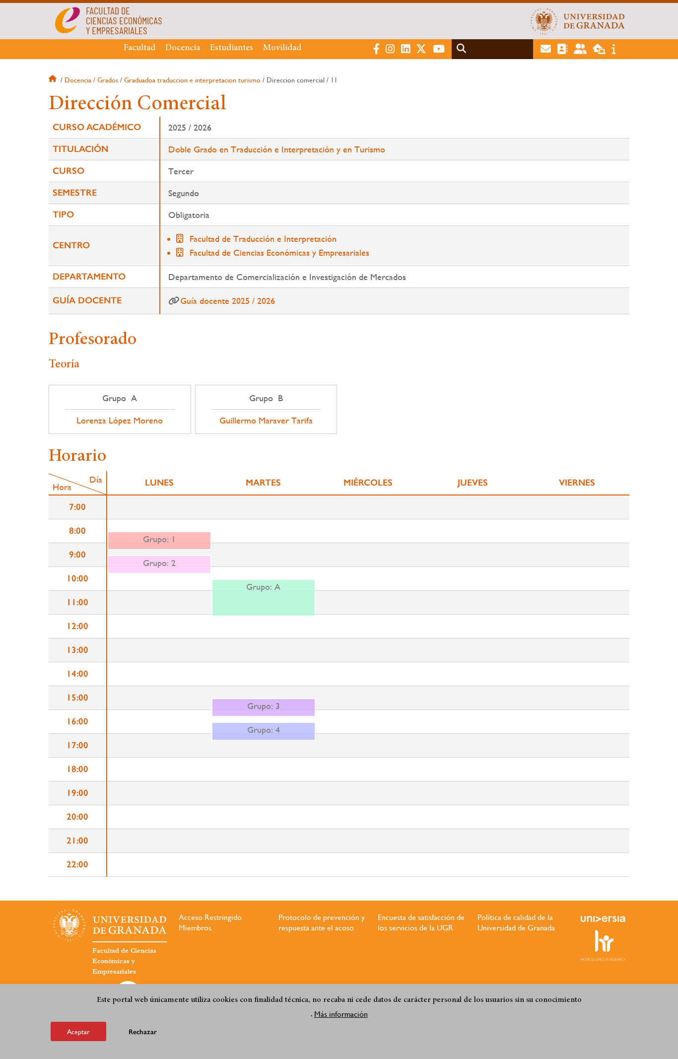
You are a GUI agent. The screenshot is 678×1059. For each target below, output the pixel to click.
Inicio (54, 80)
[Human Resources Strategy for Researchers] (603, 945)
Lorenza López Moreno (119, 420)
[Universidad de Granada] (577, 20)
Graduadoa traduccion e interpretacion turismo (192, 80)
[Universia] (603, 919)
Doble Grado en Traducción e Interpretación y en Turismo (276, 149)
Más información (341, 1013)
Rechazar (143, 1031)
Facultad (139, 48)
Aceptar (78, 1031)
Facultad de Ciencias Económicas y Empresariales (279, 252)
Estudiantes (231, 48)
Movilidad (282, 48)
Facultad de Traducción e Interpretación (263, 238)
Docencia (182, 48)
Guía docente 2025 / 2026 (227, 300)
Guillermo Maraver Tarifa (266, 420)
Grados (107, 80)
